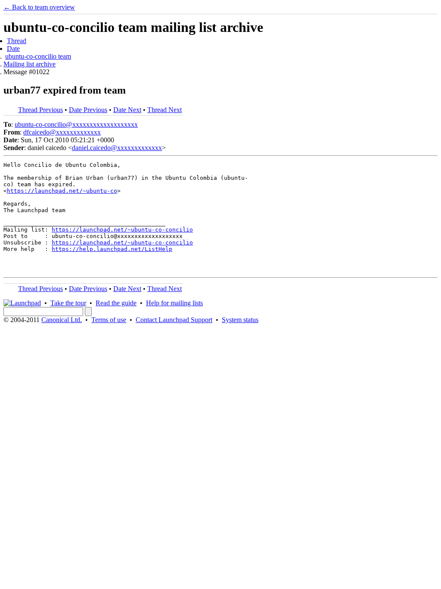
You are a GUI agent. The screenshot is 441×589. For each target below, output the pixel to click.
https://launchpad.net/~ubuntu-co (62, 191)
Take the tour (68, 303)
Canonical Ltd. (61, 319)
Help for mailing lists (174, 303)
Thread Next (164, 109)
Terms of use (108, 319)
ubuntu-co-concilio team (38, 56)
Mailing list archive (29, 64)
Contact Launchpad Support (174, 319)
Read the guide (116, 303)
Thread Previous (40, 109)
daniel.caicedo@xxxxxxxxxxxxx (117, 147)
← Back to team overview (39, 7)
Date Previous (88, 109)
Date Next (127, 109)
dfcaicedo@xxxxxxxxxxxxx (62, 132)
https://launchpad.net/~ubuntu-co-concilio (122, 229)
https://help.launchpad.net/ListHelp (112, 249)
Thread (16, 40)
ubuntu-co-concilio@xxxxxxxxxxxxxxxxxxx (76, 124)
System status (240, 319)
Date (13, 48)
